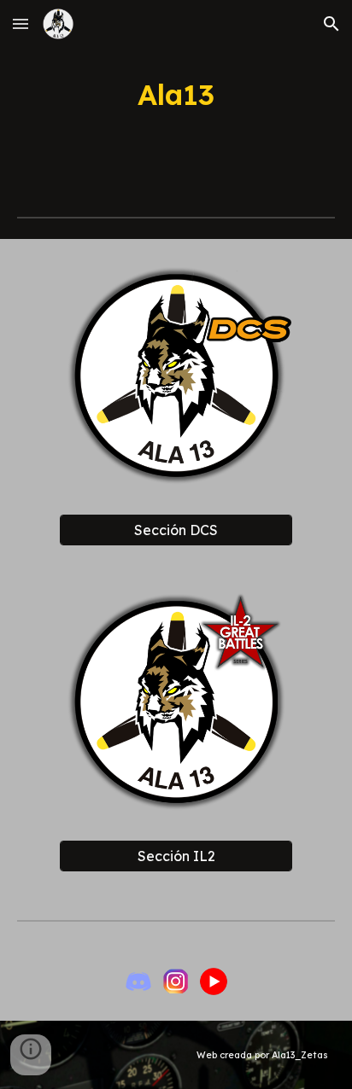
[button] (20, 23)
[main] (176, 94)
